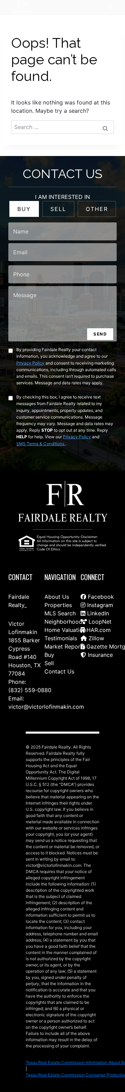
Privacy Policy (30, 371)
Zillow (95, 646)
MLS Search (60, 621)
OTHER (97, 217)
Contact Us (59, 679)
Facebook (100, 605)
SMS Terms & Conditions (40, 452)
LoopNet (99, 629)
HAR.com (98, 638)
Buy (49, 663)
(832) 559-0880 (29, 690)
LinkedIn (97, 621)
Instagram (99, 613)
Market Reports (64, 654)
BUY (24, 217)
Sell (49, 671)
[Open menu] (110, 7)
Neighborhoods (64, 629)
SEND (100, 342)
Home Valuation (65, 638)
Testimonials (60, 646)
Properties (58, 613)
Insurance (99, 663)
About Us (56, 605)
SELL (58, 217)
